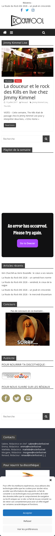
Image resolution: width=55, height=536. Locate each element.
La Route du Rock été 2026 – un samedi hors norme (26, 277)
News (18, 81)
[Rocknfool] (27, 21)
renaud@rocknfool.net (31, 455)
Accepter (27, 512)
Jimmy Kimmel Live (40, 102)
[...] (44, 455)
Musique (8, 81)
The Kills (7, 106)
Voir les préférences (27, 529)
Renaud (24, 102)
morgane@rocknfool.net (34, 452)
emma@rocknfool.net (31, 446)
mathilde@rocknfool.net (34, 449)
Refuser (27, 520)
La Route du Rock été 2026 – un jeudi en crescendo (26, 6)
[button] (50, 480)
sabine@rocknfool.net (38, 443)
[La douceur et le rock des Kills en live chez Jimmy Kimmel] (27, 49)
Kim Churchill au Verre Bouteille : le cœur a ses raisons (27, 273)
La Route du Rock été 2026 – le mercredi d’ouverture (27, 294)
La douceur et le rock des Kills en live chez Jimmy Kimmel (26, 92)
